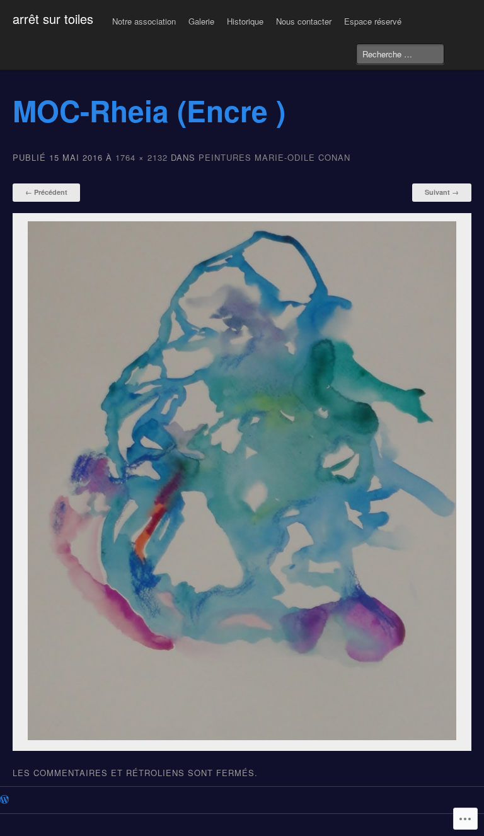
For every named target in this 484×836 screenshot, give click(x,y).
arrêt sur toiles (53, 18)
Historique (245, 21)
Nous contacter (303, 21)
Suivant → (442, 192)
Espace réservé (372, 21)
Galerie (201, 21)
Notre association (144, 21)
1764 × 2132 (141, 157)
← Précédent (46, 192)
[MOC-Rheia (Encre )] (242, 737)
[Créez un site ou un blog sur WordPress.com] (4, 800)
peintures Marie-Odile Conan (274, 157)
